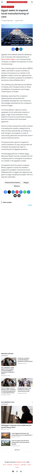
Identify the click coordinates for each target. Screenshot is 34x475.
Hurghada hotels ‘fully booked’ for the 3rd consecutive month (24, 389)
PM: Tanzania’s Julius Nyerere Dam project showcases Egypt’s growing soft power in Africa (8, 370)
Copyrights (23, 464)
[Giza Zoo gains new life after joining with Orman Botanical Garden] (5, 443)
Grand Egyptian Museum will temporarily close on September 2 (22, 434)
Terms (17, 467)
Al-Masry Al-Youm (21, 462)
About (4, 464)
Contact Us (16, 464)
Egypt (3, 7)
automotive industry (13, 183)
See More (17, 450)
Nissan (17, 186)
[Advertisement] (17, 279)
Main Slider (10, 7)
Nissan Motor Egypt (8, 59)
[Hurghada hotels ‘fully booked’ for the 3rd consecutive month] (25, 382)
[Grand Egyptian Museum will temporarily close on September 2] (5, 436)
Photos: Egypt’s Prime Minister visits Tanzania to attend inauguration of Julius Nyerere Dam (8, 390)
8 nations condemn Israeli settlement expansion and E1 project (25, 359)
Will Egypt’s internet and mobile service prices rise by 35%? (16, 426)
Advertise (9, 464)
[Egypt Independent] (17, 2)
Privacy (29, 464)
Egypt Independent (8, 20)
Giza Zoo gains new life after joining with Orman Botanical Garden (20, 442)
